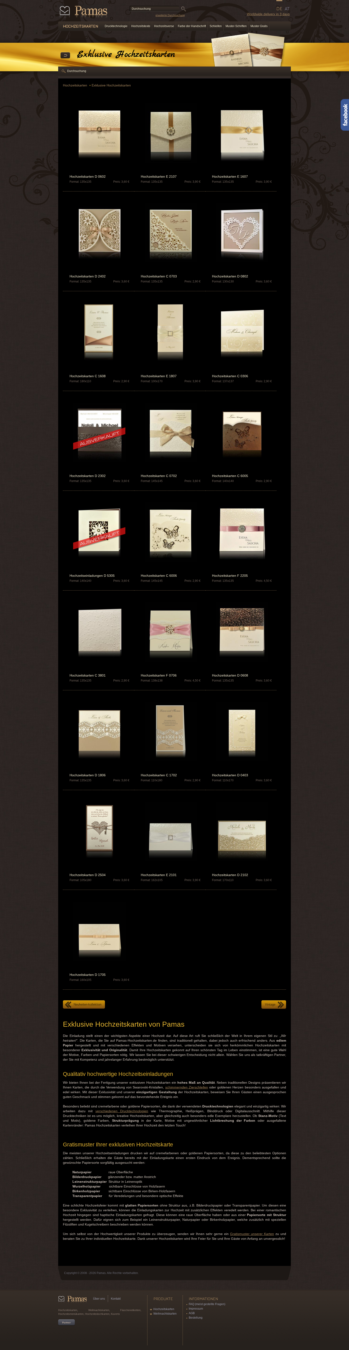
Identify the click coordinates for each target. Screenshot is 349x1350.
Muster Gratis (259, 26)
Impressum (196, 1308)
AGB (192, 1313)
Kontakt (116, 1298)
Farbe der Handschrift (192, 26)
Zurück (65, 55)
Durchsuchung (76, 71)
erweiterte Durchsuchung (170, 15)
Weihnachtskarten (165, 1313)
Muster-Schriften (236, 26)
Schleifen (216, 26)
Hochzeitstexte (140, 26)
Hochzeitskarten (75, 85)
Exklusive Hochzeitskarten (111, 85)
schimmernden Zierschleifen (186, 1087)
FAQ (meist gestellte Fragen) (207, 1304)
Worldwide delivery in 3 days (268, 14)
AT (287, 8)
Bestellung (196, 1317)
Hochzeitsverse (164, 26)
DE (279, 8)
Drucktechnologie (116, 26)
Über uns (99, 1298)
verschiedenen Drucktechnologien (121, 1111)
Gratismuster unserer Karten (252, 1234)
